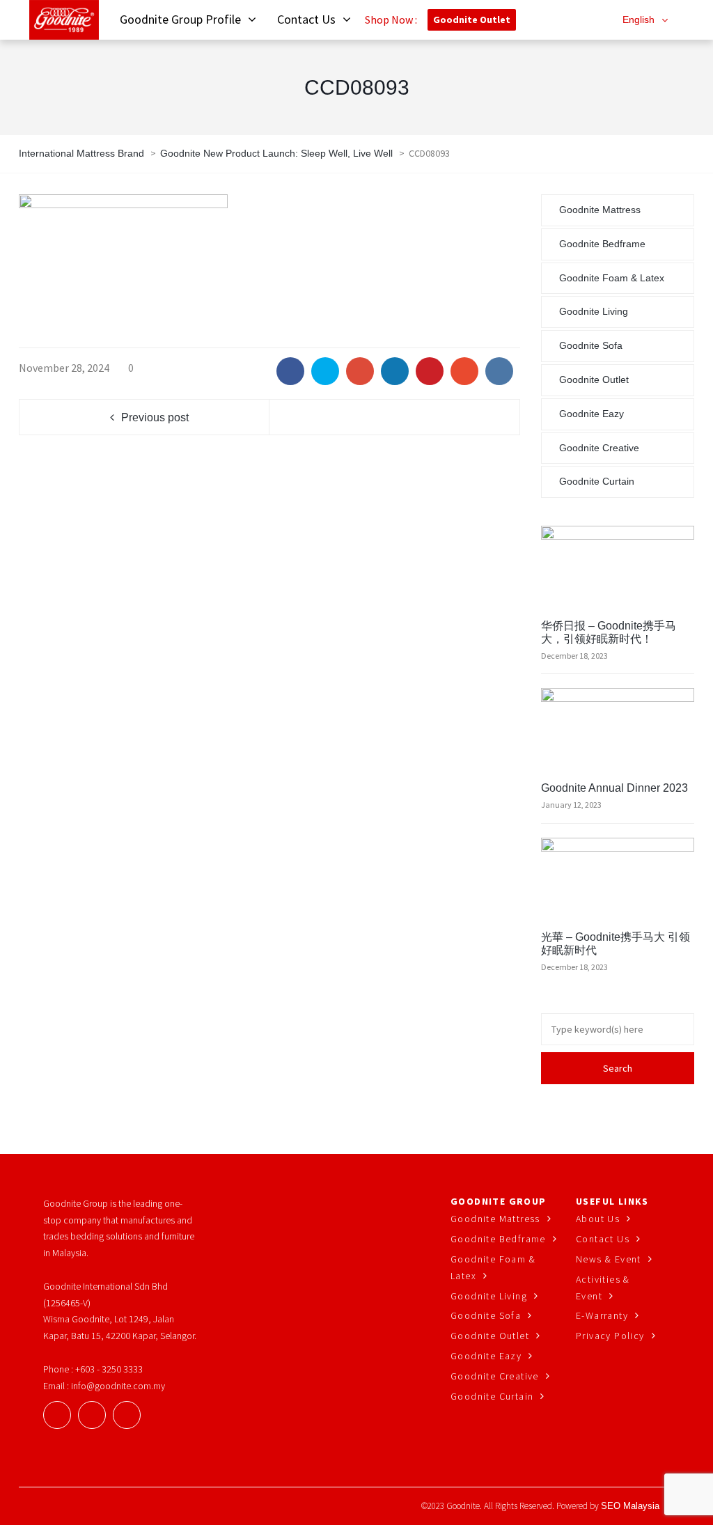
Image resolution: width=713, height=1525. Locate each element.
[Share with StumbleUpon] (464, 371)
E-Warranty (602, 1315)
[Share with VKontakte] (499, 371)
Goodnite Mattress (600, 209)
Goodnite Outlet (471, 19)
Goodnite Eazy (591, 413)
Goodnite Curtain (596, 481)
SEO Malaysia (630, 1506)
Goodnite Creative (599, 447)
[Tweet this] (325, 371)
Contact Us (602, 1239)
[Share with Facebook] (290, 371)
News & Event (608, 1259)
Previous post (155, 417)
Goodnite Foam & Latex (611, 277)
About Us (598, 1218)
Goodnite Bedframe (602, 243)
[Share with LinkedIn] (395, 371)
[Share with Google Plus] (360, 371)
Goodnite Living (593, 311)
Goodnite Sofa (590, 345)
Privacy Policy (610, 1335)
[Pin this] (430, 371)
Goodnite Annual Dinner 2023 (614, 788)
